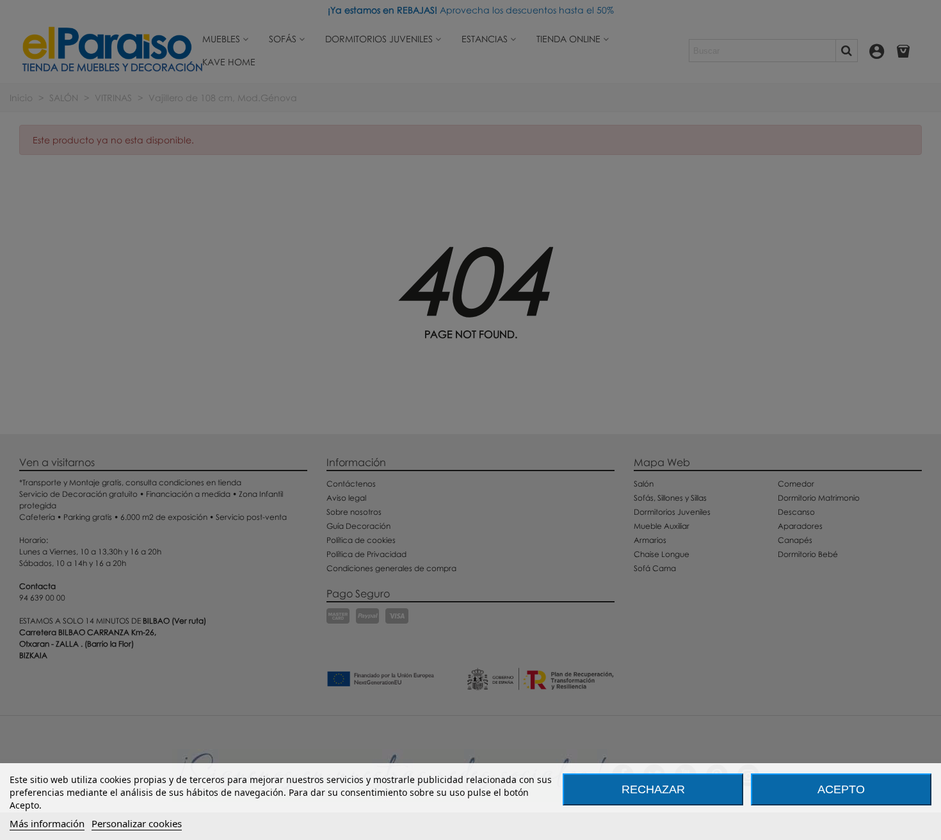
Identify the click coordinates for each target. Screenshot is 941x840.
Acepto (841, 789)
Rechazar (653, 789)
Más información (47, 823)
